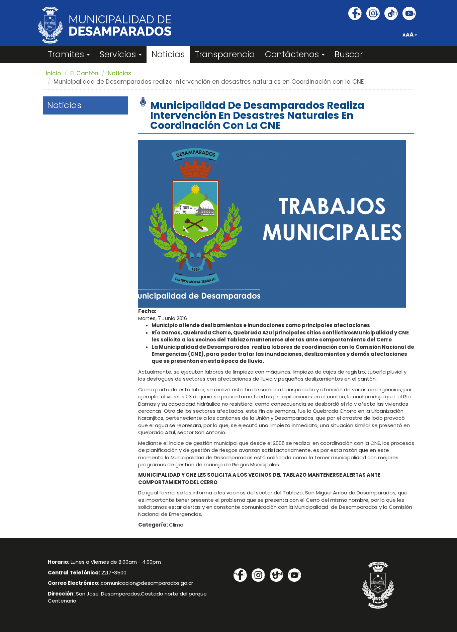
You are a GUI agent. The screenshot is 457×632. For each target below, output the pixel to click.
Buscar (349, 54)
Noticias (168, 54)
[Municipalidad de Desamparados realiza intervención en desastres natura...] (272, 223)
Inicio (53, 73)
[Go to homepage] (104, 25)
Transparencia (225, 54)
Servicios (119, 54)
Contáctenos (293, 54)
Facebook (357, 13)
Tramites (67, 54)
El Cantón (84, 73)
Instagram (375, 13)
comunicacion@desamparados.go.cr (147, 582)
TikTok (393, 13)
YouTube (411, 13)
